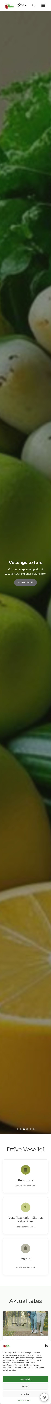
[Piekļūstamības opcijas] (44, 1397)
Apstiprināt (25, 1379)
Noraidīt (25, 1386)
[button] (47, 1345)
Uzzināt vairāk (25, 585)
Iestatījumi (25, 1394)
